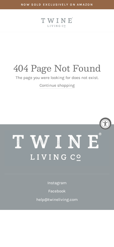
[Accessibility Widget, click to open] (105, 124)
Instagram (57, 182)
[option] (57, 5)
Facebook (57, 191)
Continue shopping (57, 85)
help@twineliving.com (57, 199)
